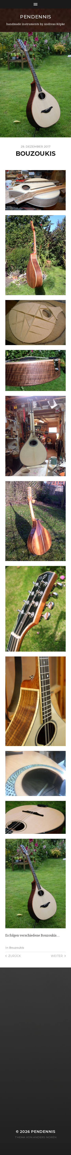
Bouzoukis (16, 947)
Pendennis (35, 17)
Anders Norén (44, 1137)
